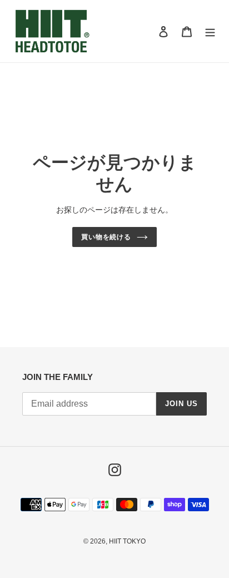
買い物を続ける (106, 237)
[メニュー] (210, 31)
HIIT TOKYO (127, 541)
